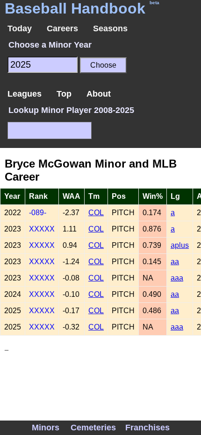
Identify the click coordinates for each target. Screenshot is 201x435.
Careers (62, 28)
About (98, 93)
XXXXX (42, 229)
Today (19, 28)
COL (96, 213)
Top (64, 93)
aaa (177, 278)
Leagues (24, 93)
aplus (180, 245)
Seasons (110, 28)
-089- (37, 213)
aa (175, 262)
